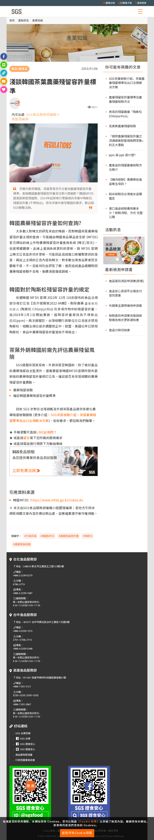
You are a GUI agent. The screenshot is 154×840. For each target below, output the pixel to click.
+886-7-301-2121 (22, 686)
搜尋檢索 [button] (141, 3)
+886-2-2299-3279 (22, 575)
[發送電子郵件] (4, 81)
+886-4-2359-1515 (22, 631)
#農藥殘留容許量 (68, 536)
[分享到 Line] (4, 65)
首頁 (12, 20)
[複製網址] (4, 73)
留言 (26, 437)
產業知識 (37, 20)
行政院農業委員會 (25, 760)
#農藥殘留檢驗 (22, 544)
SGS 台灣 (25, 738)
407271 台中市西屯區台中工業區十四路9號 (46, 622)
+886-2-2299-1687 (22, 593)
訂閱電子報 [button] (126, 3)
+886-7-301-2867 (22, 704)
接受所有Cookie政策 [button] (77, 833)
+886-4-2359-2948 (22, 648)
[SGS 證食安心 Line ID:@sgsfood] (36, 793)
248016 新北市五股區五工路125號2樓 (43, 566)
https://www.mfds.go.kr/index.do (56, 500)
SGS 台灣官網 (22, 733)
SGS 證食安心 (27, 744)
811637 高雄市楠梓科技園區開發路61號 (44, 677)
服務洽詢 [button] (110, 3)
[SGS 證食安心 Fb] (94, 793)
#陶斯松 (87, 536)
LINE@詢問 (45, 432)
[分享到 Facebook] (4, 56)
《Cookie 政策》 (88, 821)
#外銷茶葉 (30, 536)
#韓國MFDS (47, 536)
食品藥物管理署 (23, 754)
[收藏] (4, 89)
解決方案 (42, 420)
